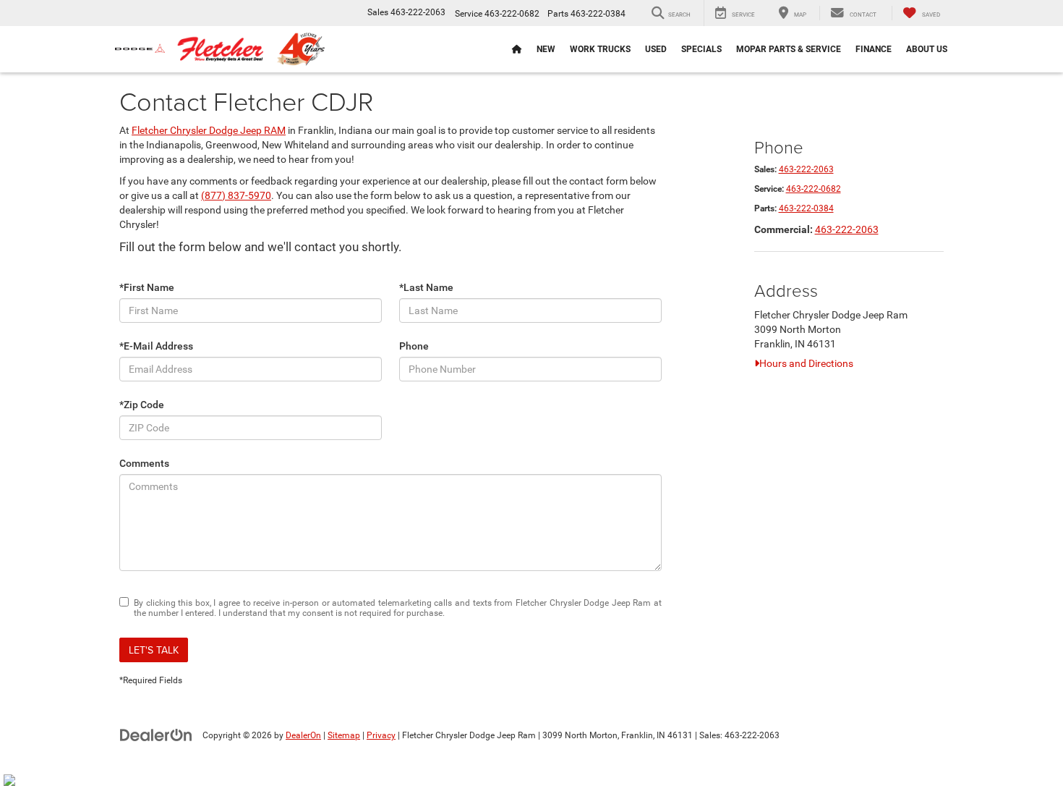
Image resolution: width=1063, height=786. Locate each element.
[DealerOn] (156, 734)
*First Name (146, 287)
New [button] (546, 49)
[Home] (517, 49)
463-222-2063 (806, 169)
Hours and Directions (806, 363)
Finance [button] (873, 49)
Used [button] (656, 49)
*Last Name (426, 287)
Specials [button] (701, 49)
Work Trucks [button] (600, 49)
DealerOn (303, 735)
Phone (414, 346)
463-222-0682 (813, 189)
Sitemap (344, 735)
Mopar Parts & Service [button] (788, 49)
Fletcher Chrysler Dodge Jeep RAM (209, 130)
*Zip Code (141, 404)
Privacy (381, 735)
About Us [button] (926, 49)
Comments (144, 463)
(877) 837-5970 (236, 195)
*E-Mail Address (156, 346)
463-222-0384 (806, 208)
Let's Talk (154, 650)
